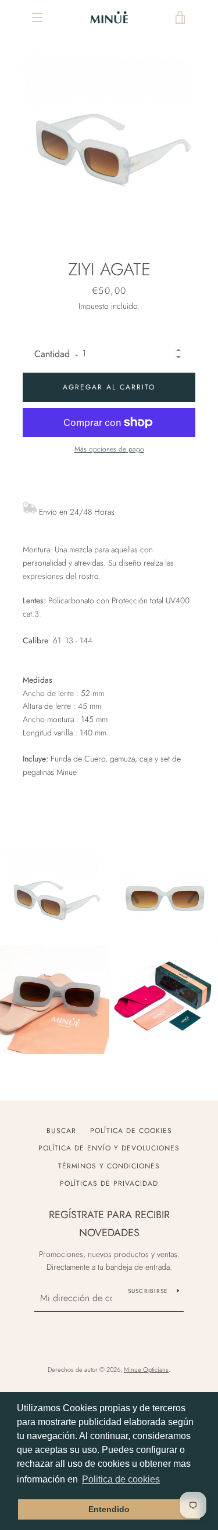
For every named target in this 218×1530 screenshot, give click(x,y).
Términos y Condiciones (109, 1166)
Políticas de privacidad (109, 1183)
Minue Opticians (146, 1369)
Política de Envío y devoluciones (109, 1148)
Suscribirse (148, 1291)
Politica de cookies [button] (121, 1479)
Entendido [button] (109, 1509)
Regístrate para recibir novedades (109, 1223)
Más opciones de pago (109, 449)
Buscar (61, 1130)
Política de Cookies (131, 1130)
